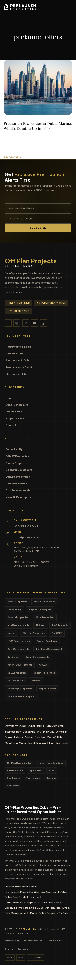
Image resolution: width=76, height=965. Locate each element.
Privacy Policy (12, 940)
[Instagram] (16, 323)
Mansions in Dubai (17, 374)
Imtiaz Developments (37, 657)
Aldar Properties (16, 483)
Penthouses (13, 778)
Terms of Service (33, 940)
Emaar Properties (17, 463)
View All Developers (18, 497)
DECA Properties (16, 672)
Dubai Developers (17, 405)
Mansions (51, 778)
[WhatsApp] (43, 323)
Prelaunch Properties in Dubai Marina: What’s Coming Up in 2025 (38, 126)
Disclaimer (24, 949)
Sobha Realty (14, 449)
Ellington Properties (34, 633)
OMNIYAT (57, 633)
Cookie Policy (54, 940)
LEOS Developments (18, 641)
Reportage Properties (19, 688)
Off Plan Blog (14, 411)
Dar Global (13, 657)
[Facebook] (8, 323)
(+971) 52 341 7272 (26, 525)
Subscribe (38, 227)
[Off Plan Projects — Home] (21, 7)
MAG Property (60, 625)
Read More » (12, 157)
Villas (51, 770)
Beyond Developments (19, 664)
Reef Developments (18, 649)
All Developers (15, 770)
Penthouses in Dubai (18, 360)
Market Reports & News (50, 763)
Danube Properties (18, 476)
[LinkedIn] (25, 323)
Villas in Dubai (14, 353)
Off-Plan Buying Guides (19, 763)
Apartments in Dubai (19, 346)
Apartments (36, 770)
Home (9, 398)
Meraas (11, 633)
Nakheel (40, 625)
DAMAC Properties (17, 456)
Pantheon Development (49, 649)
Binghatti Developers (19, 469)
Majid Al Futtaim (47, 688)
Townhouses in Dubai (19, 367)
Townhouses (33, 778)
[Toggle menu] (68, 7)
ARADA (43, 664)
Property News (15, 418)
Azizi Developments (18, 490)
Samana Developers (47, 641)
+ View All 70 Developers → (22, 696)
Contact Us (13, 425)
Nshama (36, 680)
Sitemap (9, 949)
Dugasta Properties (44, 672)
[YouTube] (34, 323)
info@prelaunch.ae (27, 537)
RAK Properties (16, 680)
